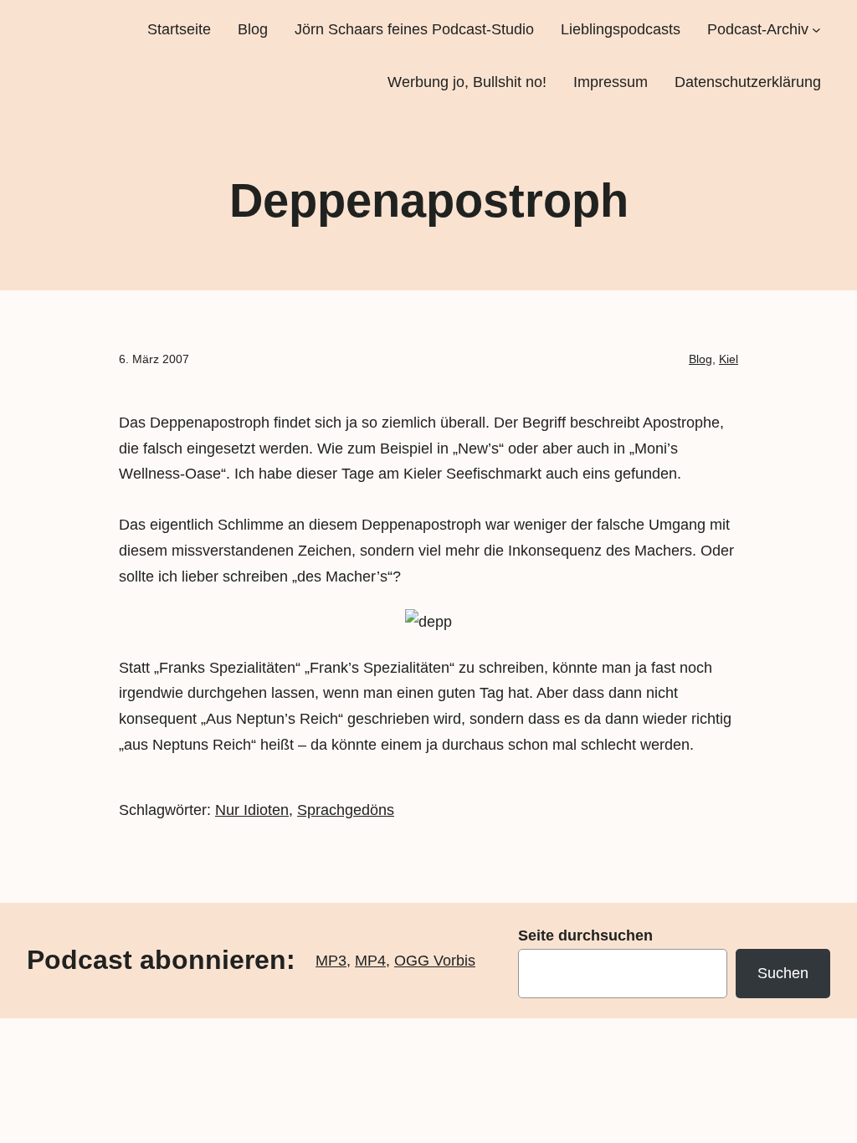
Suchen (782, 973)
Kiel (728, 359)
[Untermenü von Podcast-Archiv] (816, 29)
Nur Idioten (252, 810)
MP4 (370, 960)
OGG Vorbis (434, 960)
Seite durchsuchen (585, 935)
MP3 (331, 960)
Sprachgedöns (345, 810)
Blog (700, 359)
